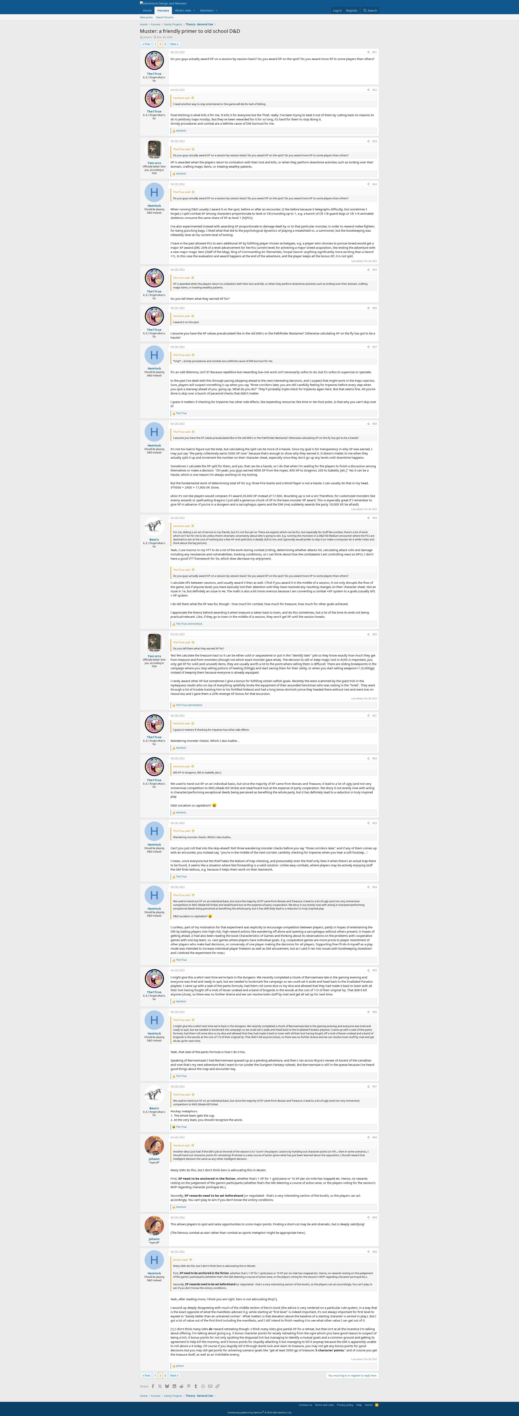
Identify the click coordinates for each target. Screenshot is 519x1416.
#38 (374, 1137)
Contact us (305, 1405)
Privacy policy (345, 1405)
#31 (374, 715)
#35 (374, 970)
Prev (147, 44)
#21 (374, 52)
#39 (374, 1217)
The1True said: (181, 149)
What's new (183, 10)
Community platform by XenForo (259, 1412)
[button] (194, 10)
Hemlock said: (181, 98)
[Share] (368, 52)
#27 (374, 347)
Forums (163, 10)
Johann (147, 37)
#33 (374, 823)
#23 (374, 141)
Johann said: (180, 1260)
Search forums (164, 17)
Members (206, 10)
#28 (374, 423)
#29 (374, 518)
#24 (374, 184)
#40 (374, 1251)
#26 (374, 308)
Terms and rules (324, 1405)
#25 (374, 269)
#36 (374, 1012)
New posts (146, 17)
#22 (374, 90)
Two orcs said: (181, 278)
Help (359, 1405)
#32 (374, 758)
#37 (374, 1086)
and (189, 624)
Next (173, 44)
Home (147, 10)
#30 (374, 634)
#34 (374, 887)
